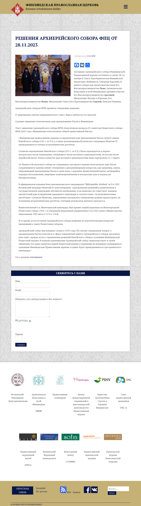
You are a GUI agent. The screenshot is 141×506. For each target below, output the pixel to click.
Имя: (18, 281)
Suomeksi (40, 488)
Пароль (19, 334)
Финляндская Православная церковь (62, 5)
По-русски (41, 491)
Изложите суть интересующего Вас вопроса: (38, 299)
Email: (18, 290)
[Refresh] (30, 320)
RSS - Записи (73, 492)
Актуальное (36, 257)
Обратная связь (22, 490)
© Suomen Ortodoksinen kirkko (26, 504)
